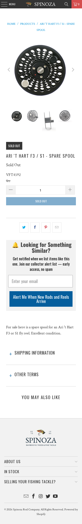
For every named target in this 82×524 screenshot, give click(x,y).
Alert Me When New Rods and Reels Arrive (41, 299)
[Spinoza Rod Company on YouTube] (55, 497)
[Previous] (9, 70)
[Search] (66, 4)
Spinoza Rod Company (26, 509)
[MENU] (2, 4)
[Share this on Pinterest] (45, 227)
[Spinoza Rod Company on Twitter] (48, 497)
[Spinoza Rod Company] (41, 4)
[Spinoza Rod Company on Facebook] (33, 497)
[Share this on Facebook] (34, 227)
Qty (8, 181)
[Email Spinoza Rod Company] (26, 497)
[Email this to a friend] (56, 227)
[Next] (72, 70)
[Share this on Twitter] (23, 227)
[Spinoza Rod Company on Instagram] (41, 497)
